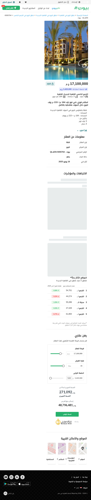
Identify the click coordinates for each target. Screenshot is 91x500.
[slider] (60, 353)
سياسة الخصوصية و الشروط (78, 481)
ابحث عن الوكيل (43, 8)
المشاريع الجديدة (29, 8)
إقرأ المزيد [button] (83, 130)
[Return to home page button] (81, 8)
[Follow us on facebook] (22, 478)
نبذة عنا (84, 477)
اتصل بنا (76, 477)
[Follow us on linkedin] (17, 478)
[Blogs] (56, 8)
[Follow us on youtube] (6, 478)
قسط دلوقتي (67, 414)
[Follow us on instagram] (11, 478)
